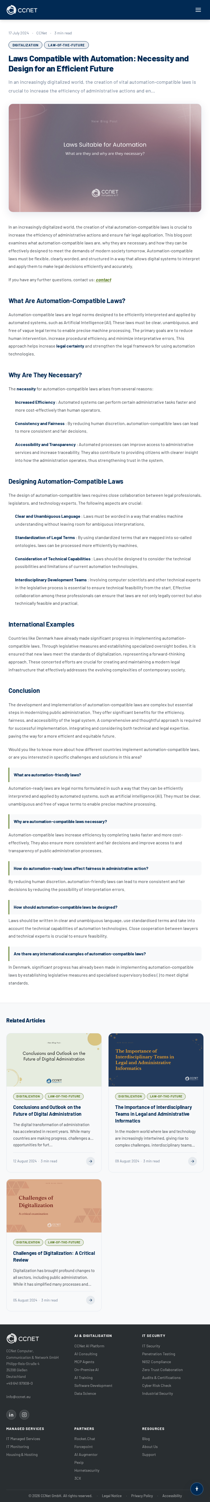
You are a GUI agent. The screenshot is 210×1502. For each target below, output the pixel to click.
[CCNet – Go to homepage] (22, 10)
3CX (77, 1478)
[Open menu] (198, 9)
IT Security (151, 1346)
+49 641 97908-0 (19, 1383)
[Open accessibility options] (196, 1488)
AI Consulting (85, 1353)
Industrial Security (157, 1393)
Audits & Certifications (161, 1377)
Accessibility (172, 1496)
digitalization (26, 45)
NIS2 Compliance (156, 1361)
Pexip (79, 1462)
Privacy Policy (142, 1496)
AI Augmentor (86, 1454)
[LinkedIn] (11, 1415)
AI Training (83, 1377)
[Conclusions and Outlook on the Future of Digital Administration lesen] (90, 1161)
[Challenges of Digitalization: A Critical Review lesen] (90, 1300)
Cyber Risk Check (156, 1385)
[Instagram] (24, 1415)
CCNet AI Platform (89, 1346)
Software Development (93, 1385)
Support (149, 1454)
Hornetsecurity (86, 1470)
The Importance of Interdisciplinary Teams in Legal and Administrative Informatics (153, 1114)
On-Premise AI (86, 1369)
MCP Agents (84, 1361)
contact (103, 279)
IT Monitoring (17, 1446)
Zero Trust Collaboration (162, 1369)
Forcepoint (83, 1446)
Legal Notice (112, 1496)
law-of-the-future (66, 45)
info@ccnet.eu (18, 1396)
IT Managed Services (23, 1438)
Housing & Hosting (21, 1454)
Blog (146, 1438)
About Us (150, 1446)
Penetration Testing (158, 1353)
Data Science (85, 1393)
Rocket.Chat (84, 1438)
